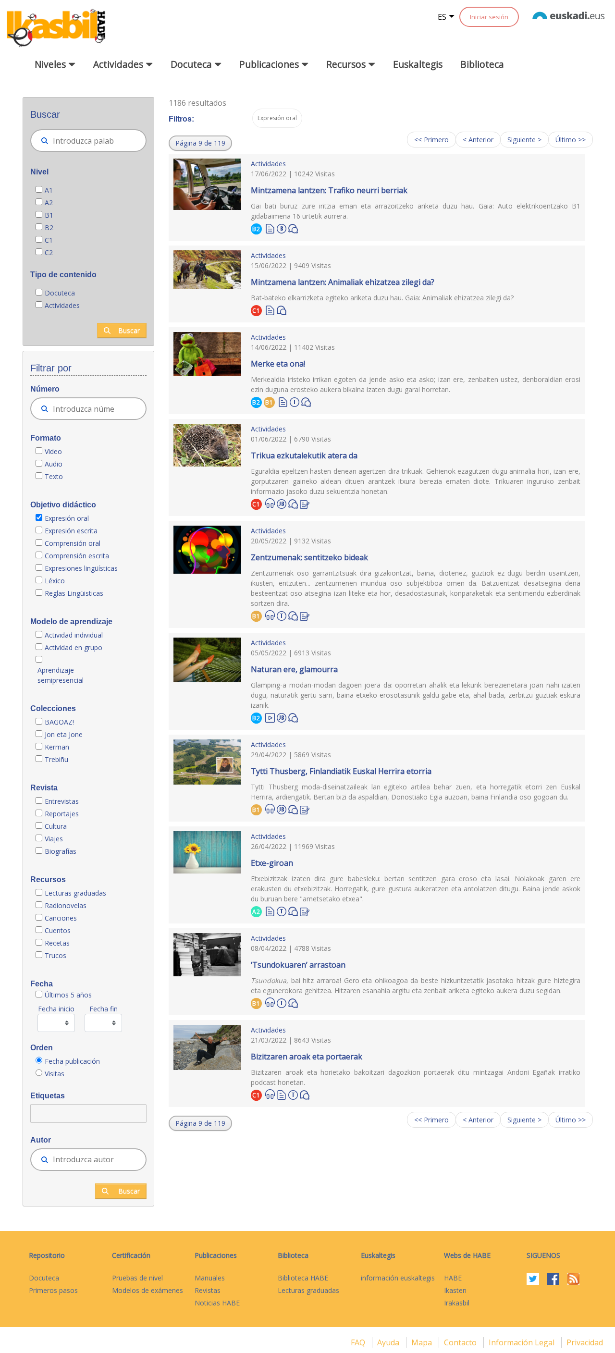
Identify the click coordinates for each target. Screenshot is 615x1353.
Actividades (62, 305)
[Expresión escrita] (304, 503)
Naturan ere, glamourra (294, 669)
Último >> (570, 139)
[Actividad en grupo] (294, 400)
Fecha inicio (56, 1008)
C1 (49, 240)
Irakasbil (456, 1302)
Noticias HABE (217, 1302)
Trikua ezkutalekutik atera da (304, 455)
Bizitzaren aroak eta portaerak (306, 1056)
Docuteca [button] (192, 64)
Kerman (57, 746)
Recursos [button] (347, 64)
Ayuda (389, 1342)
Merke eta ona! (278, 363)
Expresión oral (67, 518)
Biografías (61, 851)
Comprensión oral (72, 543)
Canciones (61, 917)
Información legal (522, 1342)
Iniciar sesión (489, 16)
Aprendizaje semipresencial (60, 675)
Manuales (210, 1277)
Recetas (57, 942)
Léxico (55, 580)
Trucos (55, 955)
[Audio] (270, 503)
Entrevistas (62, 801)
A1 (49, 190)
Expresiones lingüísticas (81, 568)
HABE (453, 1277)
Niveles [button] (51, 64)
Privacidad (584, 1342)
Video (53, 451)
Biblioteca (482, 64)
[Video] (270, 717)
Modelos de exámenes (147, 1290)
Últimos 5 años (68, 994)
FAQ (359, 1342)
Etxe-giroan (272, 863)
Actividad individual (74, 635)
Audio (53, 463)
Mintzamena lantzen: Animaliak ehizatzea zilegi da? (342, 282)
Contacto (461, 1342)
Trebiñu (56, 759)
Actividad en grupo (73, 647)
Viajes (54, 838)
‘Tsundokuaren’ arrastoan (298, 964)
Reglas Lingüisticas (74, 593)
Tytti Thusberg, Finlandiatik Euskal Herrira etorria (341, 771)
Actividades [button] (119, 64)
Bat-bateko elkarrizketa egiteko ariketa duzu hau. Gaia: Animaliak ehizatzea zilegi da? (382, 297)
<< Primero (431, 139)
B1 (49, 215)
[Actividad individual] (281, 227)
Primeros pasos (53, 1290)
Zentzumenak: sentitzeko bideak (309, 557)
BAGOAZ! (59, 721)
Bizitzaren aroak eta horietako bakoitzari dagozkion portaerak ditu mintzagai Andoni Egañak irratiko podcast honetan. (415, 1077)
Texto (54, 476)
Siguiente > (524, 139)
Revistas (208, 1290)
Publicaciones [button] (270, 64)
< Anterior (478, 139)
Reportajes (62, 813)
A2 (49, 202)
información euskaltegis (398, 1277)
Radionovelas (65, 905)
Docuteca (60, 292)
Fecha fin (103, 1008)
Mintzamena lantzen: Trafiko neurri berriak (329, 190)
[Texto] (270, 228)
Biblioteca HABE (303, 1277)
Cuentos (58, 930)
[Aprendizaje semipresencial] (281, 502)
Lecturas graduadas (75, 893)
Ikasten (455, 1290)
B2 (49, 227)
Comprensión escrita (77, 555)
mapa (422, 1342)
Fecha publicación (72, 1061)
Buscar (129, 330)
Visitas (54, 1073)
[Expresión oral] (293, 228)
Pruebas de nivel (137, 1277)
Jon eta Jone (64, 734)
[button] (200, 143)
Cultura (56, 826)
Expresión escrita (71, 530)
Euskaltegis (418, 64)
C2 (49, 252)
